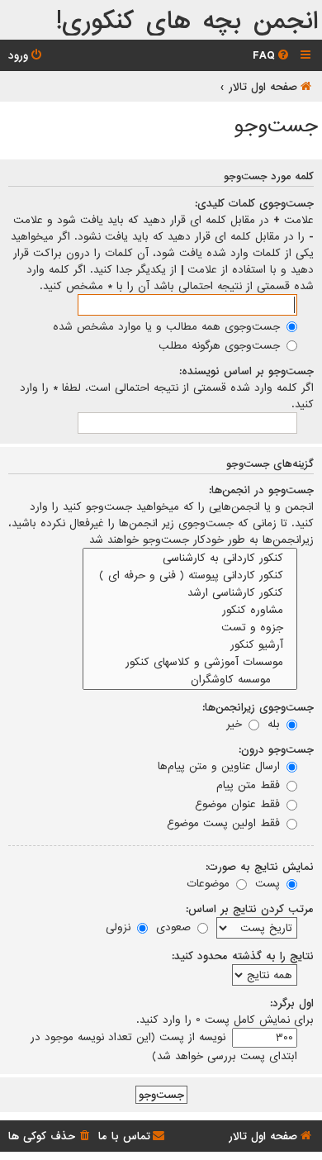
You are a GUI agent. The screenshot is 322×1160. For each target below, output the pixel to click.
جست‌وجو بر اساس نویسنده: (246, 371)
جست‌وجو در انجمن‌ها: (261, 490)
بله (276, 723)
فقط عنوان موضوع (239, 804)
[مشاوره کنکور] (190, 610)
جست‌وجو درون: (276, 749)
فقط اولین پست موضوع (225, 823)
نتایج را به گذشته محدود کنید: (243, 956)
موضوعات (210, 883)
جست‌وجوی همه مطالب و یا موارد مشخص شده (168, 326)
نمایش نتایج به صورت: (260, 866)
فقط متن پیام (250, 785)
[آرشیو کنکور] (190, 645)
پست (269, 883)
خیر (236, 723)
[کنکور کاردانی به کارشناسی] (190, 558)
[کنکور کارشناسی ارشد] (190, 592)
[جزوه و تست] (190, 627)
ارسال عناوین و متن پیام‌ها (221, 766)
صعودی (175, 927)
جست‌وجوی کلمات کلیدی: (254, 203)
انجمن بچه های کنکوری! (187, 22)
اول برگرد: (292, 1003)
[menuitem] (272, 56)
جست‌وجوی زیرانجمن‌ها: (258, 707)
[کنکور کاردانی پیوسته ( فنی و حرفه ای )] (190, 575)
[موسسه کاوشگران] (190, 679)
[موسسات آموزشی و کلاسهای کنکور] (190, 662)
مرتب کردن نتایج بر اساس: (250, 909)
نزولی (120, 927)
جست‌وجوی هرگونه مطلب (221, 345)
